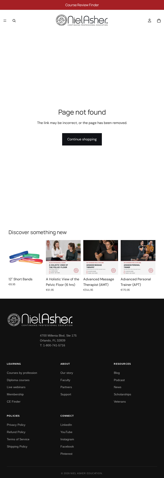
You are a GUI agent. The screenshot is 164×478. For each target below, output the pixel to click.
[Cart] (159, 20)
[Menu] (5, 21)
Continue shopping (82, 139)
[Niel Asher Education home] (82, 319)
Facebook (67, 446)
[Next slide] (38, 257)
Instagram (67, 439)
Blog (117, 372)
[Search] (14, 20)
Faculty (65, 380)
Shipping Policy (17, 446)
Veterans (120, 401)
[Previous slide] (13, 257)
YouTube (66, 432)
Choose (40, 268)
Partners (66, 387)
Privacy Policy (16, 424)
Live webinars (16, 387)
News (117, 387)
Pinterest (66, 453)
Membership (15, 394)
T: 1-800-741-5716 (52, 345)
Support (65, 394)
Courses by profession (22, 372)
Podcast (119, 380)
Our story (66, 372)
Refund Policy (16, 432)
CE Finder (13, 401)
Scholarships (122, 394)
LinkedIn (66, 424)
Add (152, 268)
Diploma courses (18, 380)
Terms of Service (18, 439)
